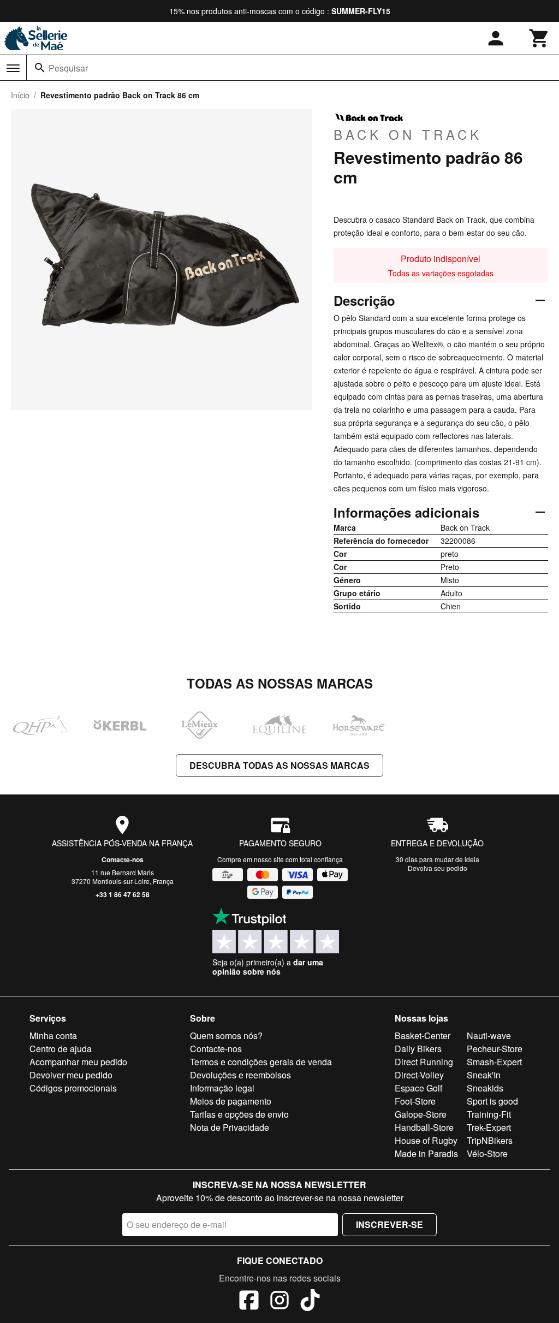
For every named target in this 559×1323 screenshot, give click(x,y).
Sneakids (485, 1088)
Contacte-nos (123, 859)
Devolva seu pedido (437, 868)
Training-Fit (489, 1114)
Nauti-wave (489, 1035)
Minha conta (53, 1035)
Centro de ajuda (60, 1048)
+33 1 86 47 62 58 (123, 894)
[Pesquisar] (39, 67)
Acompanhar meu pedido (78, 1061)
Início (20, 95)
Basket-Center (422, 1035)
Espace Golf (418, 1088)
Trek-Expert (489, 1127)
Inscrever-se (389, 1224)
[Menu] (13, 68)
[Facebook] (249, 1301)
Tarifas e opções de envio (239, 1114)
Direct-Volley (419, 1075)
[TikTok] (310, 1301)
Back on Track (408, 133)
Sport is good (492, 1101)
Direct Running (424, 1061)
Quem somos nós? (226, 1035)
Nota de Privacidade (229, 1127)
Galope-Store (421, 1114)
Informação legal (222, 1088)
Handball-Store (424, 1127)
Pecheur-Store (494, 1048)
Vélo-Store (487, 1153)
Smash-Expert (494, 1061)
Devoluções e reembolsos (240, 1075)
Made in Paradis (426, 1153)
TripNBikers (490, 1140)
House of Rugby (426, 1140)
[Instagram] (279, 1301)
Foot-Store (415, 1101)
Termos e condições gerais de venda (261, 1061)
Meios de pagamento (230, 1101)
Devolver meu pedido (70, 1075)
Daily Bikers (418, 1048)
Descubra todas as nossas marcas (279, 765)
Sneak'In (484, 1075)
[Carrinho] (539, 38)
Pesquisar (68, 68)
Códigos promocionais (73, 1088)
